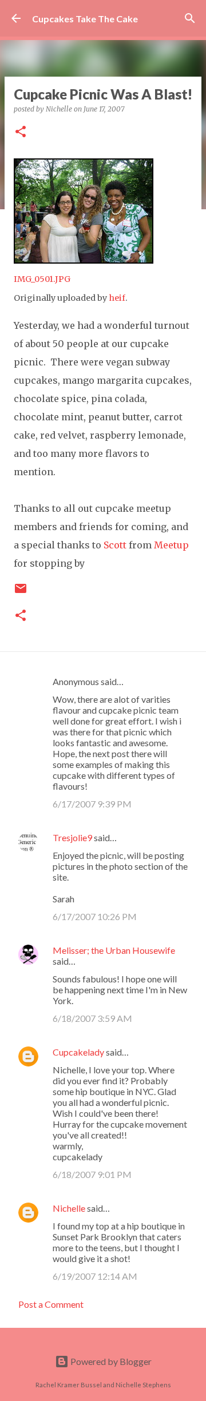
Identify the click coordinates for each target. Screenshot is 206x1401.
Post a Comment (51, 1304)
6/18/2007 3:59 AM (92, 1018)
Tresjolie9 (72, 837)
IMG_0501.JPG (42, 279)
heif (117, 298)
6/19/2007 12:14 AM (95, 1276)
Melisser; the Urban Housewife (114, 950)
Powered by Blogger (110, 1361)
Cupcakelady (78, 1051)
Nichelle (69, 1208)
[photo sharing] (83, 260)
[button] (20, 132)
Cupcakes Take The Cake (85, 18)
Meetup (171, 545)
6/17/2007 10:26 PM (95, 916)
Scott (115, 545)
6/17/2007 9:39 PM (92, 803)
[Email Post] (20, 592)
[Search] (190, 18)
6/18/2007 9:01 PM (92, 1174)
